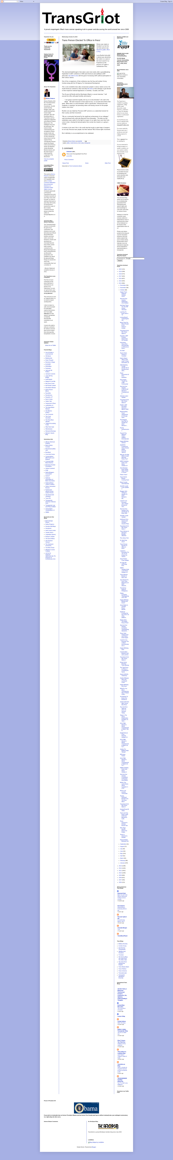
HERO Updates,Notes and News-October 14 (124, 570)
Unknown (69, 151)
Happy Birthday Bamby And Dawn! (124, 601)
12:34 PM (69, 156)
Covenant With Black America (49, 462)
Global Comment (50, 468)
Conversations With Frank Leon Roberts (49, 458)
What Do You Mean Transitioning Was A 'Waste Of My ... (124, 691)
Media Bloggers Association (49, 473)
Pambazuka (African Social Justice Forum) (49, 491)
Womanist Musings (50, 431)
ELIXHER (48, 364)
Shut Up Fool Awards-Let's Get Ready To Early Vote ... (124, 511)
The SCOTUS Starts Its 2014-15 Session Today (123, 710)
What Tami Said (49, 427)
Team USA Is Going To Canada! (123, 354)
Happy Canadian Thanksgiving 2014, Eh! (124, 595)
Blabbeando (48, 358)
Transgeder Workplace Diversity (122, 976)
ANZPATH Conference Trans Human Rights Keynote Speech (124, 448)
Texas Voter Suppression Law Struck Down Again (124, 635)
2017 (120, 276)
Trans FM (48, 498)
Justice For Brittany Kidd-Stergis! (124, 750)
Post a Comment (68, 159)
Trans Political (122, 969)
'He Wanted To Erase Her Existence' (124, 698)
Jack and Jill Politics (48, 371)
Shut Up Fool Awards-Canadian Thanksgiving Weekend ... (124, 628)
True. (119, 929)
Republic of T (49, 397)
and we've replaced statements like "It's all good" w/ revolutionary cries (50, 556)
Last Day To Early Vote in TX (124, 313)
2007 (120, 880)
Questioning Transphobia (122, 948)
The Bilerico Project (48, 411)
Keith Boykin (48, 379)
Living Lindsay (122, 1021)
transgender (87, 143)
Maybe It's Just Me (50, 381)
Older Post (108, 163)
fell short (90, 88)
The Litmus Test (124, 538)
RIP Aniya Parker (122, 755)
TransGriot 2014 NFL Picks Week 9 (124, 332)
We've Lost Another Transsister (124, 792)
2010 (120, 873)
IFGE (46, 470)
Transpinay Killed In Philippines (124, 589)
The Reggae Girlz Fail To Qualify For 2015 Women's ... (124, 422)
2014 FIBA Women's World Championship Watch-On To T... (124, 743)
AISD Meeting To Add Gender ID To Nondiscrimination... (124, 367)
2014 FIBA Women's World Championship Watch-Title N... (124, 727)
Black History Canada (49, 446)
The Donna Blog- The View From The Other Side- (123, 958)
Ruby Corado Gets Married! (124, 483)
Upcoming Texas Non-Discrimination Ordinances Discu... (124, 345)
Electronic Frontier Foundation (50, 465)
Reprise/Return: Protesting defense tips (122, 909)
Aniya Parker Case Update (124, 559)
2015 (120, 281)
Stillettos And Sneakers (122, 952)
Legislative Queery (50, 534)
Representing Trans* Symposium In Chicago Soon (124, 414)
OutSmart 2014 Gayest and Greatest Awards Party (124, 521)
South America (73, 143)
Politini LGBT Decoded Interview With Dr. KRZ (124, 407)
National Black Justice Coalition (49, 483)
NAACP (47, 476)
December (123, 285)
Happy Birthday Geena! (124, 442)
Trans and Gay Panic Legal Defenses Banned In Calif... (124, 816)
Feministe (48, 368)
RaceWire (48, 393)
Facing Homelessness (124, 429)
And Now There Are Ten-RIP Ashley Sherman (124, 307)
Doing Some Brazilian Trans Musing (124, 664)
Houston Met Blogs (50, 526)
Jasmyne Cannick (50, 374)
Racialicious (48, 395)
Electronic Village (50, 362)
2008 (120, 877)
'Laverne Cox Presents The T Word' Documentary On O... (124, 642)
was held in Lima (73, 75)
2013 (120, 866)
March (122, 858)
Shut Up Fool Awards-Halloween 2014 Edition (124, 301)
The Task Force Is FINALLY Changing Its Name (124, 670)
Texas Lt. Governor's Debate (123, 836)
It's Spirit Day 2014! (123, 541)
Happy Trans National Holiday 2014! (123, 294)
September (123, 844)
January (122, 863)
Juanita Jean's (49, 532)
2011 (120, 870)
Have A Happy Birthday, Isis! (124, 840)
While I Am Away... (122, 1022)
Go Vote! (122, 350)
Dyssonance (121, 905)
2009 (120, 875)
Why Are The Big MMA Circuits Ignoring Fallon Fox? (124, 457)
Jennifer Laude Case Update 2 (124, 487)
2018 (120, 274)
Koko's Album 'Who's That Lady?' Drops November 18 (124, 360)
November (123, 287)
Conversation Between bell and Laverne (124, 653)
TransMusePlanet (122, 936)
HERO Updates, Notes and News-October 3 (124, 770)
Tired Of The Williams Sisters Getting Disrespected (124, 436)
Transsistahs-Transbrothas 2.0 (50, 509)
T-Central (121, 955)
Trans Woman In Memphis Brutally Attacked (124, 533)
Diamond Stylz (122, 893)
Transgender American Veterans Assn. (50, 502)
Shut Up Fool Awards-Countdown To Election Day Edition (124, 777)
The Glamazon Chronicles (49, 544)
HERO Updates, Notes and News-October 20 (124, 463)
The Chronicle (49, 414)
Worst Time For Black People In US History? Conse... (124, 325)
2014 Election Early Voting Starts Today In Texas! (124, 470)
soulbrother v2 (49, 405)
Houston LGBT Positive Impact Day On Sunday (124, 338)
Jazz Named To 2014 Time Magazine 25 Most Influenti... (124, 582)
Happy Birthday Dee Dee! (124, 685)
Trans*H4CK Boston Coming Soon (124, 478)
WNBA (47, 512)
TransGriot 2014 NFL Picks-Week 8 (124, 401)
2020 (120, 269)
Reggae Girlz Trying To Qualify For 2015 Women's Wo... (123, 495)
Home (87, 163)
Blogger (94, 1147)
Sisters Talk (48, 401)
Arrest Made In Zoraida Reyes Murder (124, 607)
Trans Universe (123, 971)
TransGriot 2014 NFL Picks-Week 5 (124, 805)
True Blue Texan (49, 547)
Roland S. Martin (50, 536)
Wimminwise (48, 429)
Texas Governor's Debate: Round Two (124, 823)
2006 (120, 882)
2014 (120, 283)
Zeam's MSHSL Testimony (124, 675)
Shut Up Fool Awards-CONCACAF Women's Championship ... (124, 390)
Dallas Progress (49, 524)
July (121, 849)
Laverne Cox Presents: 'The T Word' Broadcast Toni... (124, 503)
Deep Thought (49, 360)
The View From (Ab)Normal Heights (123, 963)
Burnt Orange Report (49, 521)
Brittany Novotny (123, 944)
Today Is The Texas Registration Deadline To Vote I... (124, 718)
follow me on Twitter (50, 345)
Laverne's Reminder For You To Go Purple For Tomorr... (124, 553)
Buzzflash (48, 452)
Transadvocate (123, 973)
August (122, 846)
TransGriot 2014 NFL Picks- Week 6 (124, 658)
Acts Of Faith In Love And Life (49, 353)
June (121, 851)
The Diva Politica (50, 538)
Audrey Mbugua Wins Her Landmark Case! (124, 680)
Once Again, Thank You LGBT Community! (124, 382)
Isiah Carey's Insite (50, 530)
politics (68, 143)
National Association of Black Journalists (50, 479)
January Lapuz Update (124, 396)
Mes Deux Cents (49, 383)
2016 (120, 278)
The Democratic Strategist (49, 495)
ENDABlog (48, 366)
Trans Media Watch (124, 967)
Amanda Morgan (122, 928)
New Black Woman (50, 387)
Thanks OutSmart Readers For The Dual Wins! (124, 798)
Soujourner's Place (50, 403)
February (122, 860)
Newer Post (65, 163)
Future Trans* (123, 474)
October (122, 290)
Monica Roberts (50, 98)
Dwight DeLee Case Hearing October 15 (124, 735)
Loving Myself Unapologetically (124, 319)
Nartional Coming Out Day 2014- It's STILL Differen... (124, 614)
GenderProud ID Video (124, 810)
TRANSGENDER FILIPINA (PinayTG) (122, 1080)
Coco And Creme (50, 454)
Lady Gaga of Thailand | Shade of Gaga (122, 1056)
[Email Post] (85, 141)
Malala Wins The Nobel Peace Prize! (124, 621)
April (121, 856)
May (121, 853)
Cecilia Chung (122, 946)
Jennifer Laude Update (124, 516)
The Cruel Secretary (48, 417)
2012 (120, 868)
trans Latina (81, 143)
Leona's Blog (121, 1016)
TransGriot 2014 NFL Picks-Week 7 (124, 527)
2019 (120, 271)
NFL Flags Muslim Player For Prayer (123, 830)
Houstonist (48, 528)
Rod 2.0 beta (48, 399)
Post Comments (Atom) (75, 166)
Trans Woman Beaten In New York (124, 576)
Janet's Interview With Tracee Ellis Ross (124, 703)
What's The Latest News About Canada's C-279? (124, 785)
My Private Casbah (50, 385)
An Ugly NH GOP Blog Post (123, 564)
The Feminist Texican (48, 541)
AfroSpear (48, 356)
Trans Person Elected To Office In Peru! (123, 546)
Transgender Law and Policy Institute (50, 506)
